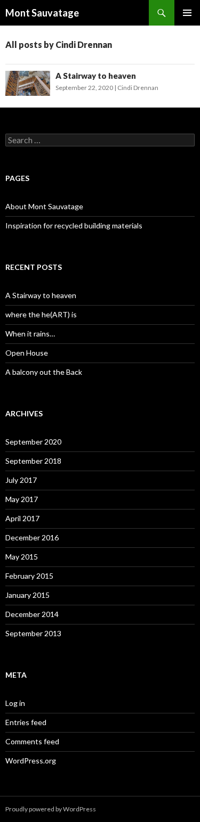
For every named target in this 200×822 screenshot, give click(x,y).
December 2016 (32, 537)
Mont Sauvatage (42, 13)
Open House (26, 352)
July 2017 (21, 479)
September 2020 (33, 441)
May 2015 (21, 556)
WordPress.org (30, 760)
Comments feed (32, 741)
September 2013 (33, 633)
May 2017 (21, 499)
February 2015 (29, 575)
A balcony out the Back (43, 371)
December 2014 (32, 614)
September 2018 (33, 460)
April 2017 (22, 518)
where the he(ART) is (41, 314)
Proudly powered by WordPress (50, 809)
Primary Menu (187, 13)
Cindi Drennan (137, 88)
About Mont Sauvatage (44, 206)
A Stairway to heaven (95, 75)
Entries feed (25, 722)
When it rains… (30, 333)
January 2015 (27, 594)
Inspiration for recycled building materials (73, 225)
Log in (15, 703)
